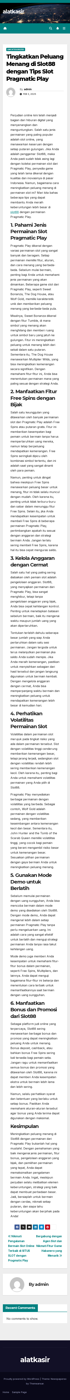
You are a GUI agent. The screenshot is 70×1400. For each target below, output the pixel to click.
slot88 (14, 212)
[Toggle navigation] (64, 28)
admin (28, 89)
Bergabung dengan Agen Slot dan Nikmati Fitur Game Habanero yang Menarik (49, 1246)
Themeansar (36, 1383)
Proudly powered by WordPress (22, 1378)
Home (6, 1392)
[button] (50, 28)
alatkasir (13, 11)
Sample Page (19, 1392)
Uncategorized (15, 49)
